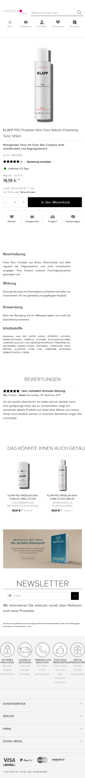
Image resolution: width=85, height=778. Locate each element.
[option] (42, 84)
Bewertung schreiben (39, 161)
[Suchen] (79, 12)
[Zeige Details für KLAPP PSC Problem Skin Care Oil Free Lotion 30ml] (22, 475)
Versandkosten (27, 192)
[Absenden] (75, 596)
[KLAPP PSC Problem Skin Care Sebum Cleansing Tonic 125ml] (42, 84)
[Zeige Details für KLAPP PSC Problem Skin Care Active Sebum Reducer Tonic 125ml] (62, 475)
